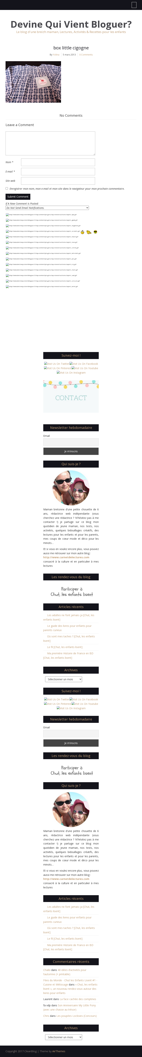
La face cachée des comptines (78, 999)
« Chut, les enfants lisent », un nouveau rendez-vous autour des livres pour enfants (70, 989)
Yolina (56, 54)
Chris (46, 1016)
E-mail (10, 171)
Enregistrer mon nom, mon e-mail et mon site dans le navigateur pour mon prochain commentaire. (67, 188)
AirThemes (58, 1051)
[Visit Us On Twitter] (56, 363)
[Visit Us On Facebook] (83, 363)
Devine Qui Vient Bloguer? (71, 24)
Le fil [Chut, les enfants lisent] (64, 647)
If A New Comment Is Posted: (22, 203)
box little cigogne (71, 48)
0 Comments (86, 54)
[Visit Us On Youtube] (84, 368)
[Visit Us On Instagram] (71, 372)
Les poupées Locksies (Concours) (76, 1016)
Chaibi (46, 970)
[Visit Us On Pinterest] (57, 368)
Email (46, 436)
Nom (9, 162)
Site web (10, 180)
